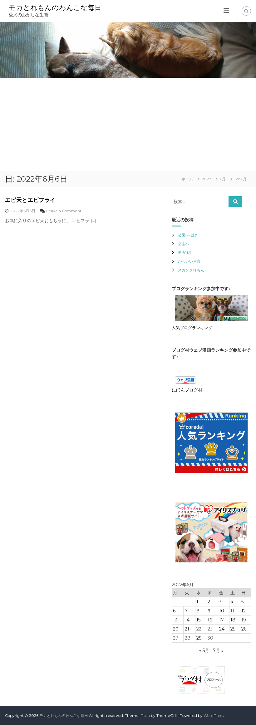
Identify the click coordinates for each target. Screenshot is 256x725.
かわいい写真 (189, 261)
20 (176, 629)
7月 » (218, 650)
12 (243, 611)
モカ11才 (185, 252)
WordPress (214, 715)
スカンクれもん (191, 270)
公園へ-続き (188, 235)
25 (232, 629)
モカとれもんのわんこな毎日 (55, 7)
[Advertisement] (128, 124)
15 (198, 620)
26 (243, 629)
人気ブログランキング (192, 327)
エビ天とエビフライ (30, 200)
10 (221, 611)
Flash (145, 715)
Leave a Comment (63, 210)
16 (210, 620)
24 (221, 629)
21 (187, 629)
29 (199, 638)
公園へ (183, 243)
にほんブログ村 (187, 390)
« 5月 (204, 650)
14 (187, 620)
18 (232, 620)
